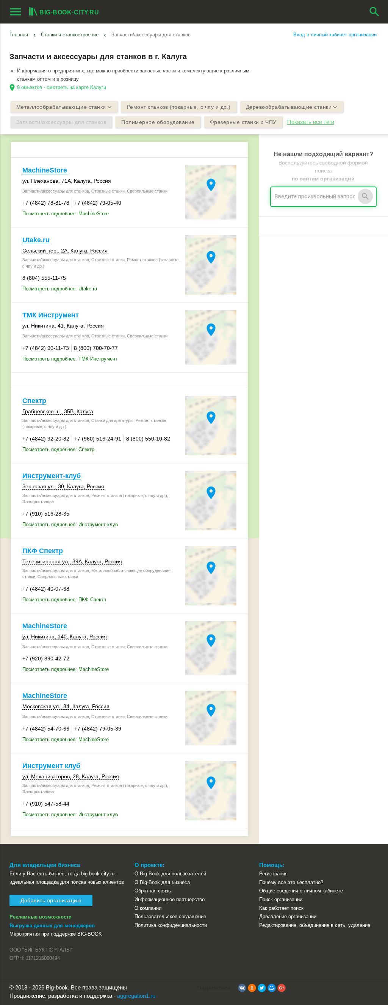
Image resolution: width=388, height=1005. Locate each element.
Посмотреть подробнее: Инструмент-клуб (70, 524)
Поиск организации (280, 899)
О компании (148, 908)
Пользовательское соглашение (170, 916)
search (374, 11)
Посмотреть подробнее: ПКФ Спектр (64, 599)
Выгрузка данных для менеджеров (52, 925)
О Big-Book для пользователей (170, 873)
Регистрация (273, 873)
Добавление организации (287, 916)
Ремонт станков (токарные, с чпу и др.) (179, 107)
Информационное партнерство (170, 899)
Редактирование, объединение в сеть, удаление (314, 925)
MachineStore (44, 170)
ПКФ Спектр (42, 551)
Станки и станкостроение (70, 35)
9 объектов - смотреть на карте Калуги (61, 87)
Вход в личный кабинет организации (335, 35)
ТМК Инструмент (50, 315)
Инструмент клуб (51, 766)
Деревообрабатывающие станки (289, 107)
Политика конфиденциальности (171, 925)
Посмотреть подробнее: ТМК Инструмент (69, 359)
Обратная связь (153, 891)
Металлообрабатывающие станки (61, 107)
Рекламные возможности (40, 917)
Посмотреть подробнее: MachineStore (65, 213)
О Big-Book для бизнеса (162, 882)
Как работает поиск (281, 908)
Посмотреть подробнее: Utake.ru (59, 289)
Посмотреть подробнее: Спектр (58, 449)
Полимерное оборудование (158, 122)
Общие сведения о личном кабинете (301, 891)
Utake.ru (36, 240)
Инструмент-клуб (51, 476)
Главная (18, 35)
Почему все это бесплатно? (291, 882)
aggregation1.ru (136, 996)
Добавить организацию (50, 900)
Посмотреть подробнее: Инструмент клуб (70, 814)
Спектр (34, 401)
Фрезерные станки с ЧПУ (243, 122)
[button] (242, 988)
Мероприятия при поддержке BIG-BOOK (55, 934)
